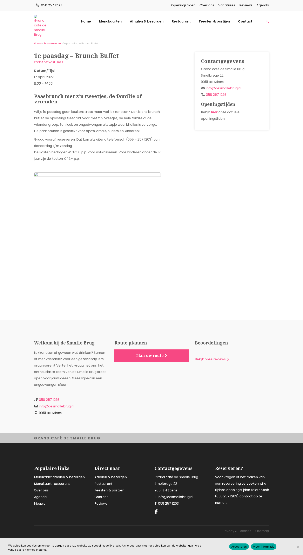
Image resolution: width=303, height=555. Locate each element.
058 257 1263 (51, 5)
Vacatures (226, 5)
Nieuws (39, 503)
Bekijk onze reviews (210, 359)
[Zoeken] (267, 21)
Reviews (245, 5)
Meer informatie (263, 546)
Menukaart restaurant (52, 483)
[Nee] (298, 547)
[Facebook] (156, 512)
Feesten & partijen (214, 21)
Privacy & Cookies (236, 531)
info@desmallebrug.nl (223, 88)
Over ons (207, 5)
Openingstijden (183, 5)
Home (86, 21)
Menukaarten (110, 21)
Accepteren (239, 546)
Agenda (262, 5)
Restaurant (181, 21)
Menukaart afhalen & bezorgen (59, 477)
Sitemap (262, 531)
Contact (245, 21)
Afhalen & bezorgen (146, 21)
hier (214, 112)
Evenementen (52, 43)
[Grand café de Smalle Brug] (40, 26)
